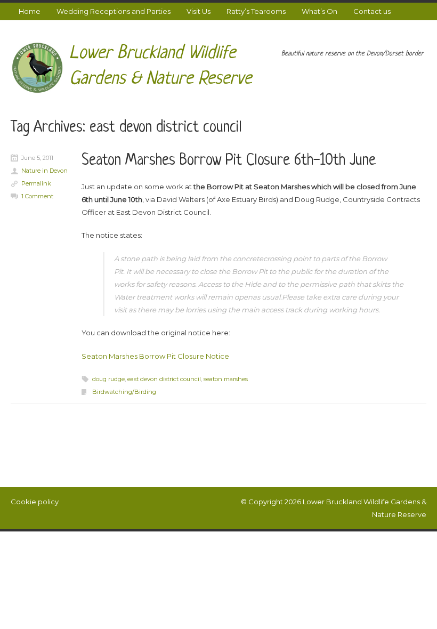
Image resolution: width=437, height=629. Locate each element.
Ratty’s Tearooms (256, 11)
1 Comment (37, 196)
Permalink (36, 183)
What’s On (319, 11)
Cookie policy (35, 501)
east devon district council (164, 379)
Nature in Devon (44, 170)
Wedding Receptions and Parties (113, 11)
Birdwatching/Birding (124, 392)
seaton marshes (226, 379)
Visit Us (199, 11)
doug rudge (108, 379)
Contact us (372, 11)
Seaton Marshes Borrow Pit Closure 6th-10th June (229, 161)
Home (30, 11)
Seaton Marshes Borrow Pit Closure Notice (155, 356)
